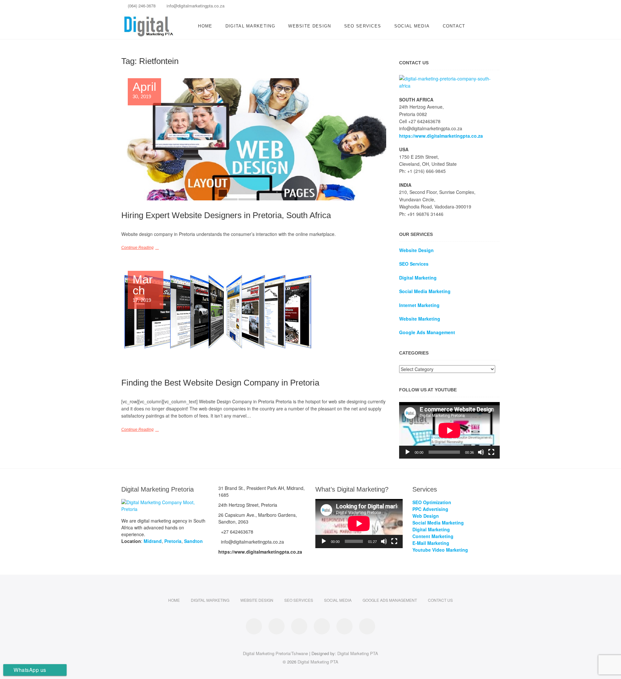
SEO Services (362, 26)
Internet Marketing (419, 305)
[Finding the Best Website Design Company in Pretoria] (253, 319)
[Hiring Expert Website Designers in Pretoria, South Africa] (253, 139)
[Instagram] (471, 7)
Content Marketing (432, 536)
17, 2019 (143, 288)
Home (205, 26)
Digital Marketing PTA (357, 653)
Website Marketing (419, 318)
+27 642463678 (236, 531)
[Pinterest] (460, 7)
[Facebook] (437, 7)
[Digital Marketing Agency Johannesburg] (449, 78)
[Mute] (481, 452)
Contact (454, 26)
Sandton (193, 541)
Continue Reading (137, 247)
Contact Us (440, 600)
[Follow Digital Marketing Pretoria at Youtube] (367, 626)
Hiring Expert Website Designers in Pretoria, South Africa (226, 215)
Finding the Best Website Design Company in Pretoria (220, 382)
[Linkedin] (448, 7)
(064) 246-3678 (141, 6)
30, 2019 (144, 90)
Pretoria (172, 541)
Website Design (309, 26)
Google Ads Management (390, 600)
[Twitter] (482, 7)
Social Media (412, 26)
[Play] (407, 452)
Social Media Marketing (425, 291)
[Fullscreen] (491, 452)
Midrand (153, 541)
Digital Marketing (250, 26)
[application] (449, 430)
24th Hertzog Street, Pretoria (247, 505)
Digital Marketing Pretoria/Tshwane (275, 653)
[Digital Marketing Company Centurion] (165, 502)
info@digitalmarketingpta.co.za (194, 6)
